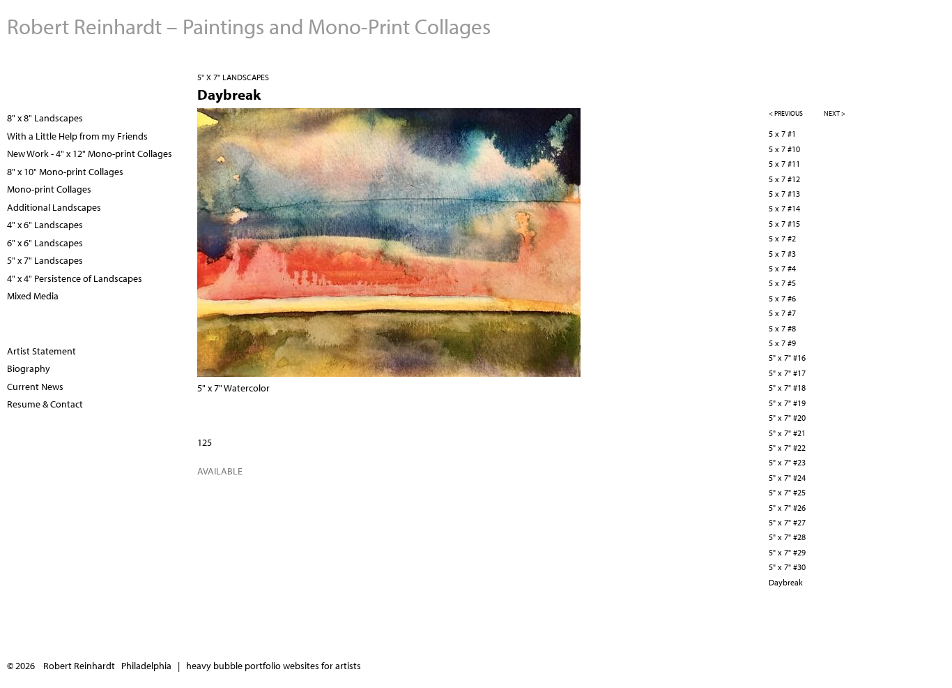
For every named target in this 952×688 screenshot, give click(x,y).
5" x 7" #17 (787, 373)
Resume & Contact (45, 404)
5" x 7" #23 (787, 462)
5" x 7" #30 (787, 567)
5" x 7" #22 (787, 447)
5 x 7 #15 (784, 223)
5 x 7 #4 (782, 268)
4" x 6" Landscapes (45, 224)
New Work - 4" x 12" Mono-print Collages (89, 153)
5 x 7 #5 (782, 283)
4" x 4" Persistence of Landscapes (74, 278)
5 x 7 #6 (782, 298)
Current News (35, 386)
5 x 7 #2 (782, 238)
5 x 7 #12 (784, 179)
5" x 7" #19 (787, 403)
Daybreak (786, 582)
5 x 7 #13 (784, 193)
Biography (28, 368)
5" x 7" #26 (787, 507)
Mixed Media (33, 296)
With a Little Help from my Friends (77, 136)
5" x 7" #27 (787, 522)
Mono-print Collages (49, 189)
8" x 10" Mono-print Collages (65, 171)
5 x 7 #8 (782, 328)
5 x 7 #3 (782, 253)
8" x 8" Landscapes (45, 118)
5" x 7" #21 (787, 433)
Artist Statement (41, 351)
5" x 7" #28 (787, 537)
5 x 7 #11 (784, 163)
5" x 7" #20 (787, 417)
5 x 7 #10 (784, 149)
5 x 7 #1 (782, 133)
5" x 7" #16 (787, 357)
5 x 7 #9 (782, 343)
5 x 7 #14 (784, 208)
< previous (786, 113)
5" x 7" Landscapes (233, 77)
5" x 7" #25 (787, 492)
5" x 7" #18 (787, 387)
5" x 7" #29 (787, 552)
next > (834, 113)
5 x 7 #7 (782, 313)
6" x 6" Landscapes (45, 243)
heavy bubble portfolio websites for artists (273, 665)
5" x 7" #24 (787, 477)
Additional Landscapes (54, 207)
